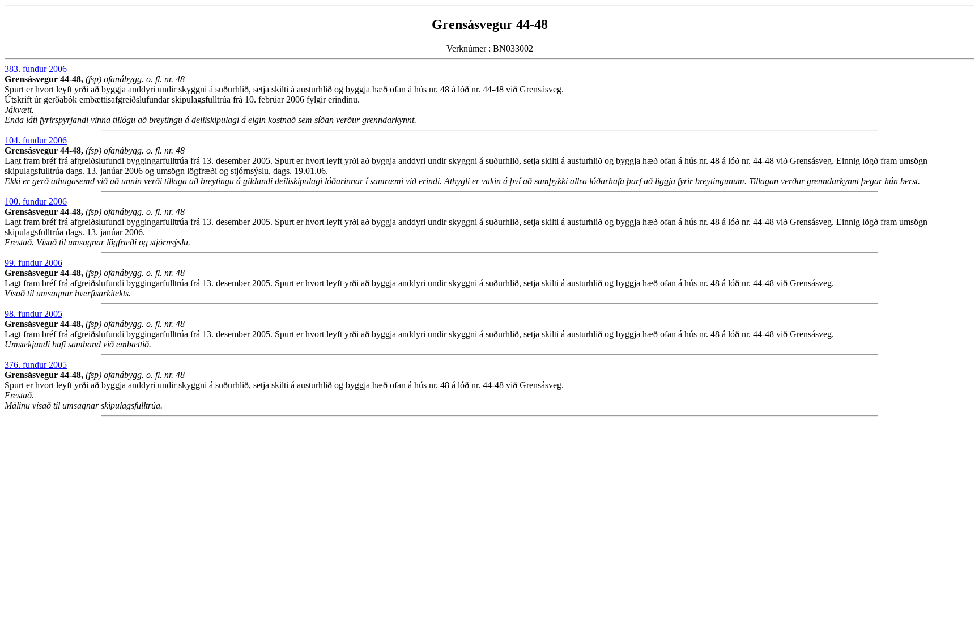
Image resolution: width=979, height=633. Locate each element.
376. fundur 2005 (36, 364)
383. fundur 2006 (36, 69)
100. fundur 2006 (36, 201)
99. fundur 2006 (33, 262)
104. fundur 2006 (36, 140)
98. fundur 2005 (33, 313)
